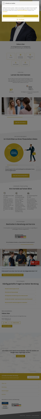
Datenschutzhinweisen (22, 10)
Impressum (5, 11)
